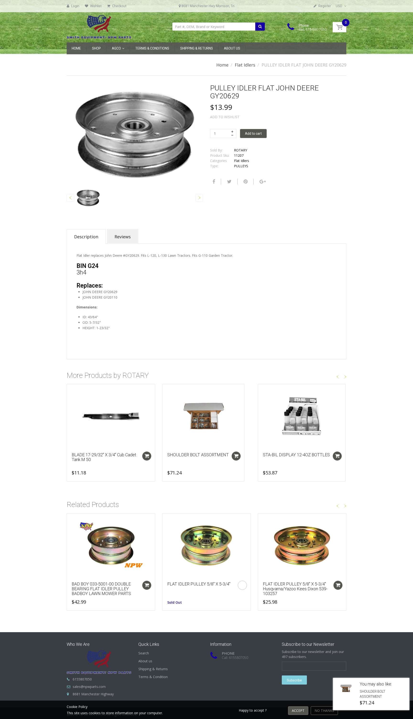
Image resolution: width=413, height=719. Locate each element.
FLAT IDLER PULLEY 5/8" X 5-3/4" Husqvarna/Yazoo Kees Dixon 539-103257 (295, 588)
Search (143, 653)
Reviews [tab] (122, 237)
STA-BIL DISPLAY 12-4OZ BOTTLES (296, 454)
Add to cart (253, 133)
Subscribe (294, 680)
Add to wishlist (224, 117)
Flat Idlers (245, 65)
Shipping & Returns (153, 669)
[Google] (262, 181)
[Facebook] (213, 181)
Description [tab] (86, 237)
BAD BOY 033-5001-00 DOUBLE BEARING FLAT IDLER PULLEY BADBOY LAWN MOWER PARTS (101, 588)
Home (222, 65)
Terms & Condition (153, 676)
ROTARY (240, 150)
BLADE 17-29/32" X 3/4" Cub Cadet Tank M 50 (104, 457)
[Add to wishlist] (70, 390)
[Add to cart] (146, 456)
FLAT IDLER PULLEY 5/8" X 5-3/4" (198, 583)
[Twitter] (229, 181)
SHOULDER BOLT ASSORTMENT (198, 454)
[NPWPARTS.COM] (99, 25)
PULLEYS (241, 166)
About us (145, 661)
